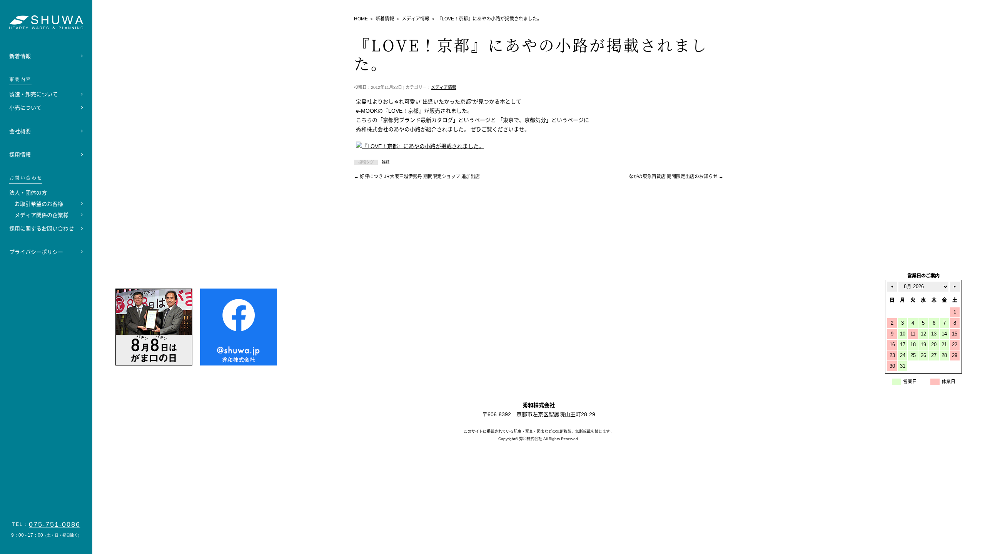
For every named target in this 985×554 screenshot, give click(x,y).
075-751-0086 (54, 524)
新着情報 (20, 56)
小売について (25, 108)
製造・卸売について (33, 94)
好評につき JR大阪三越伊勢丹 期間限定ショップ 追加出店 (417, 176)
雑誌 (385, 162)
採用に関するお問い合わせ (41, 228)
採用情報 (20, 155)
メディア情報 (443, 87)
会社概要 (20, 131)
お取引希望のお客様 (39, 204)
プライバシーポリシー (36, 252)
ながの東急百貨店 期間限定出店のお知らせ (676, 176)
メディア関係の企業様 (41, 215)
